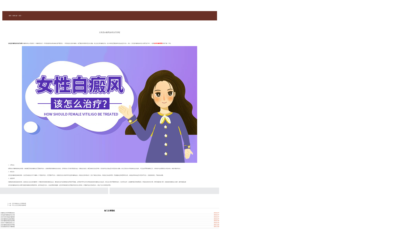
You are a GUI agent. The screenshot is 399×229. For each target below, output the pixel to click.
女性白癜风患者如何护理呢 (8, 224)
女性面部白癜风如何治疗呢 (8, 215)
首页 (10, 15)
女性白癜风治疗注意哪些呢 (19, 203)
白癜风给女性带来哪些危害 (8, 213)
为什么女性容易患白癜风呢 (19, 205)
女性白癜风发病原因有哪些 (8, 219)
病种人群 (15, 15)
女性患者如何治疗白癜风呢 (8, 226)
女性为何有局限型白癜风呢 (8, 217)
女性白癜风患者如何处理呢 (8, 220)
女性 (20, 15)
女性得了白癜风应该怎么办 (8, 222)
